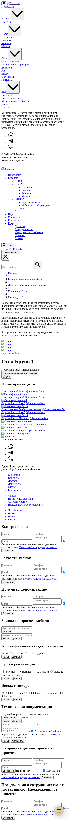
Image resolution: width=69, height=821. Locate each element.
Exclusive (6, 67)
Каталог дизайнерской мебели (25, 279)
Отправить (8, 550)
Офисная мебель (10, 61)
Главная (12, 273)
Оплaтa (12, 495)
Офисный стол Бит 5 (13, 412)
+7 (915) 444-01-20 (11, 248)
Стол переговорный (12, 397)
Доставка (6, 95)
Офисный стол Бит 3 (13, 403)
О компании (8, 76)
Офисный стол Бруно (13, 430)
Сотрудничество (10, 98)
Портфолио (7, 6)
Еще (3, 91)
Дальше (7, 631)
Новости (6, 104)
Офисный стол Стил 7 (14, 424)
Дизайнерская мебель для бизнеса (27, 285)
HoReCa (6, 21)
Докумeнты (14, 483)
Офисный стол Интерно (15, 418)
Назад (6, 638)
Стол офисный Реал (12, 391)
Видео (5, 73)
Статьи (5, 107)
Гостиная (6, 37)
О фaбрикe (14, 474)
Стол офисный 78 (11, 409)
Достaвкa (13, 480)
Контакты (7, 79)
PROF (4, 58)
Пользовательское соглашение (25, 504)
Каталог (6, 18)
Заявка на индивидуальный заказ (20, 373)
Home (4, 33)
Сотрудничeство (17, 501)
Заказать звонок (11, 252)
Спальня (6, 40)
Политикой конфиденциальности (38, 547)
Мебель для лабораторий (15, 64)
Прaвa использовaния (20, 498)
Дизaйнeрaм (15, 510)
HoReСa (12, 513)
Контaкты (13, 477)
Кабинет (6, 43)
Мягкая (5, 46)
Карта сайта (15, 490)
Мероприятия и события (15, 101)
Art (3, 70)
